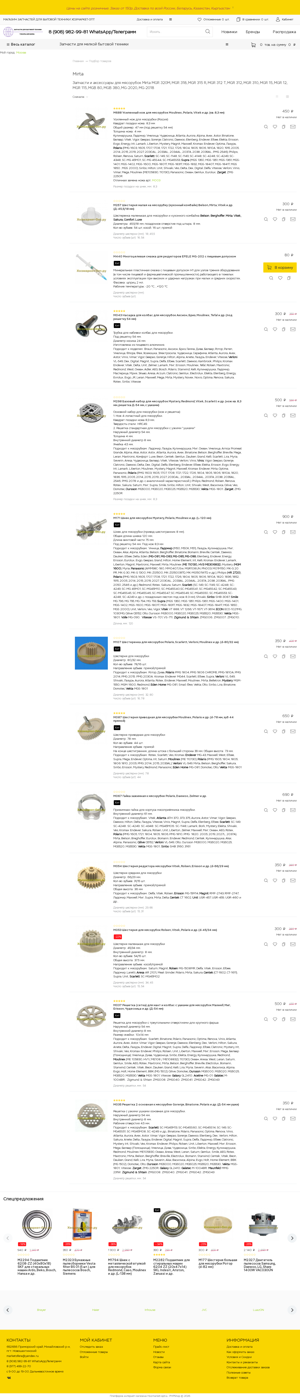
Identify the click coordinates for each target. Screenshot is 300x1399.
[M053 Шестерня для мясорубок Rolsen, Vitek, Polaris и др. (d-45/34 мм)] (91, 941)
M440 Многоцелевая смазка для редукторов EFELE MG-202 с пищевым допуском (174, 256)
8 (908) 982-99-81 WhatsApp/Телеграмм (92, 32)
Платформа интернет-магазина (128, 1395)
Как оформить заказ (240, 1352)
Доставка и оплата (150, 19)
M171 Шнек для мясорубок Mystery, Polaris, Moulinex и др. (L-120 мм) (162, 518)
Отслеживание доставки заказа (248, 1367)
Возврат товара (237, 1377)
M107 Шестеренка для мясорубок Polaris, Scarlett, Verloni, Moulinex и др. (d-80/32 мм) (176, 642)
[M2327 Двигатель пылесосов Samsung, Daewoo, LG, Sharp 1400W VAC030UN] (263, 1227)
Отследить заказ (91, 1347)
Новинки (229, 31)
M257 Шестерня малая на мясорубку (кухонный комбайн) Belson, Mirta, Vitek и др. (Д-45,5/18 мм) (173, 207)
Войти (84, 1357)
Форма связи (162, 1367)
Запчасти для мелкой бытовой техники (94, 44)
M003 (156, 180)
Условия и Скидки (239, 1357)
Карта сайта (161, 1362)
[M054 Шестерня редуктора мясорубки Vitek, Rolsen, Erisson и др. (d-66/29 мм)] (91, 877)
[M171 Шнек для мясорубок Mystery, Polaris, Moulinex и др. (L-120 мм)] (91, 529)
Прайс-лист (161, 1347)
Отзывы (158, 1357)
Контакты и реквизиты (242, 1362)
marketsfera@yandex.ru (23, 1356)
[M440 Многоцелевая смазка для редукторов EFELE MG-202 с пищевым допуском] (91, 267)
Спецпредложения (23, 1199)
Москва (21, 52)
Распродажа (284, 31)
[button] (170, 19)
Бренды (253, 31)
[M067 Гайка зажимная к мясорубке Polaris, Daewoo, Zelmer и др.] (91, 807)
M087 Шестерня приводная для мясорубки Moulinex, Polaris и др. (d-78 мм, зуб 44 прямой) (173, 719)
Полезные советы (239, 1372)
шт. (217, 19)
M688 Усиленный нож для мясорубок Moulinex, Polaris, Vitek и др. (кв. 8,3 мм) (168, 112)
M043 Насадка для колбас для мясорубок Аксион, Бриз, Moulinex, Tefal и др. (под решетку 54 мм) (172, 317)
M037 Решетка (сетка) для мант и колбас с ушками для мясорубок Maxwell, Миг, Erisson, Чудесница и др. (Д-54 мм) (171, 1007)
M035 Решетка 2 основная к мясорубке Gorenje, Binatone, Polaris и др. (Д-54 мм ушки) (176, 1104)
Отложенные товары (94, 1352)
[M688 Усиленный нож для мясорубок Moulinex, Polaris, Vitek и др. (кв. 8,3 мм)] (91, 123)
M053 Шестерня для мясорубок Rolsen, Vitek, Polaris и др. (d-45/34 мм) (165, 930)
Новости (159, 1352)
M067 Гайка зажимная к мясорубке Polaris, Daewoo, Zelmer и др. (160, 796)
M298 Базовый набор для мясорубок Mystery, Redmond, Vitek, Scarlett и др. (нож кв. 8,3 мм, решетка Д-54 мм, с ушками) (177, 403)
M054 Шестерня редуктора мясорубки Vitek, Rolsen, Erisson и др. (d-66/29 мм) (171, 866)
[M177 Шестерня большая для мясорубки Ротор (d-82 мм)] (218, 1227)
